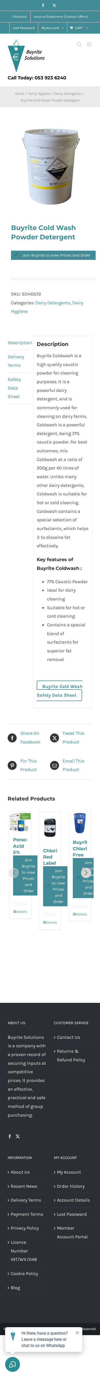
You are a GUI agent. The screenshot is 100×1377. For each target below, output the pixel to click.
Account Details (73, 1200)
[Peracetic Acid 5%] (20, 822)
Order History (71, 1186)
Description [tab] (19, 342)
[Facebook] (10, 1136)
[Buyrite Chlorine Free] (80, 823)
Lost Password (72, 1214)
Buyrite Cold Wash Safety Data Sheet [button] (60, 691)
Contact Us (68, 1037)
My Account (69, 1172)
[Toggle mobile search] (79, 44)
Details (22, 911)
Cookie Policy (24, 1273)
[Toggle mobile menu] (89, 44)
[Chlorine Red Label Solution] (50, 827)
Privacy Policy (25, 1228)
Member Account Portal (72, 1232)
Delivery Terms (26, 1200)
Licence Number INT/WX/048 (24, 1250)
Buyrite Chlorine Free (83, 849)
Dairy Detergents (52, 303)
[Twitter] (18, 1136)
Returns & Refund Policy (71, 1055)
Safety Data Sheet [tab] (14, 387)
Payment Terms (27, 1214)
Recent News (24, 1186)
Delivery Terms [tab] (16, 361)
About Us (20, 1172)
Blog (15, 1287)
